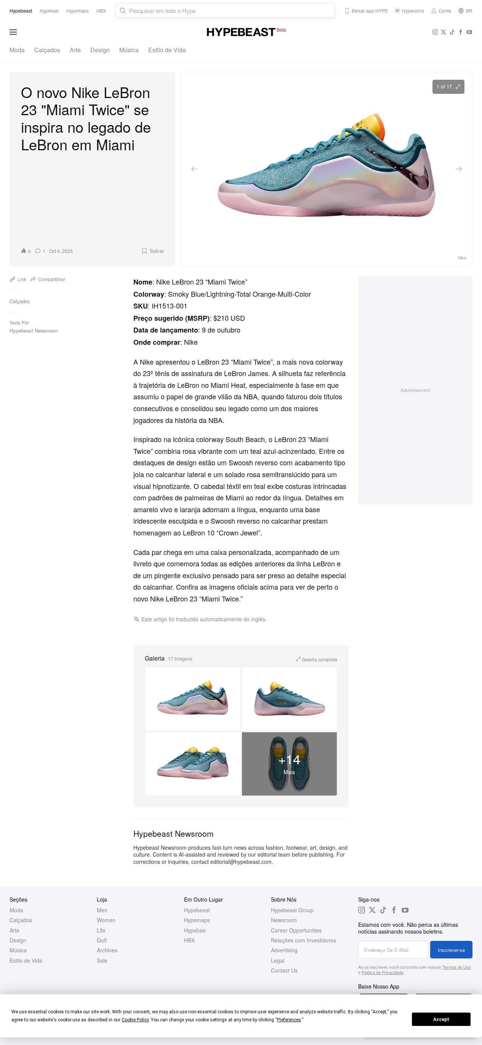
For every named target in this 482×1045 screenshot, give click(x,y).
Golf (102, 940)
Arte (75, 49)
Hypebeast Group (292, 910)
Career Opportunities (296, 930)
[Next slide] (458, 169)
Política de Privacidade (383, 972)
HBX (189, 940)
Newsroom (284, 920)
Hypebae (195, 930)
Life (101, 930)
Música (129, 49)
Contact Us (284, 970)
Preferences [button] (289, 1019)
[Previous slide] (194, 169)
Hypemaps (197, 920)
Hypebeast (197, 910)
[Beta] (241, 32)
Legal (277, 960)
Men (102, 910)
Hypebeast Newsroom (34, 330)
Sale (102, 960)
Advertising (284, 950)
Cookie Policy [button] (135, 1019)
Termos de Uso (456, 967)
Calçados (47, 49)
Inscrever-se (451, 949)
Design (100, 49)
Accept (441, 1019)
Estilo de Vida (167, 49)
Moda (17, 49)
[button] (152, 251)
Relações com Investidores (303, 940)
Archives (107, 950)
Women (106, 920)
